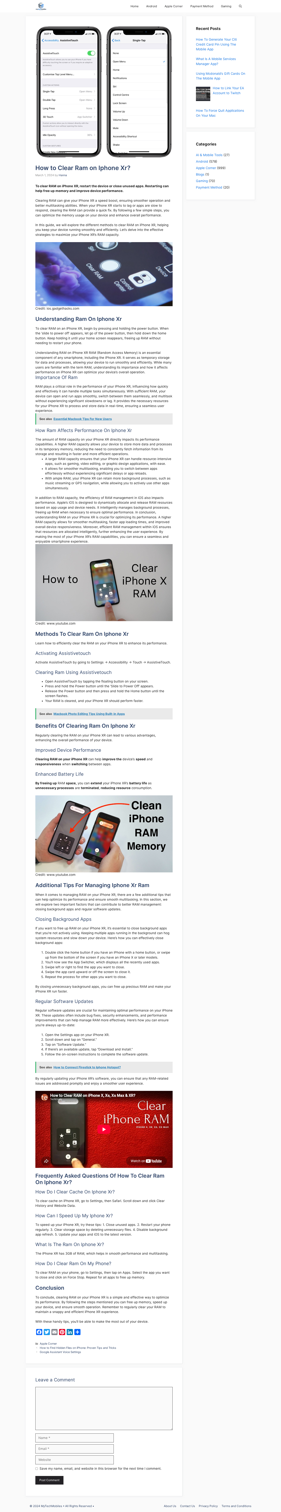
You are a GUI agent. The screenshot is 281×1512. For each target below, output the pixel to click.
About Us (170, 1506)
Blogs (200, 174)
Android (151, 6)
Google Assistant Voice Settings (60, 1352)
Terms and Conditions (236, 1506)
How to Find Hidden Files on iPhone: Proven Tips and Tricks (78, 1347)
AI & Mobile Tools (209, 155)
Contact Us (187, 1506)
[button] (240, 6)
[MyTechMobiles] (41, 6)
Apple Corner (174, 6)
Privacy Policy (208, 1506)
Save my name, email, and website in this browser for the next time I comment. (101, 1468)
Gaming (226, 6)
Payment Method (201, 6)
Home (135, 6)
